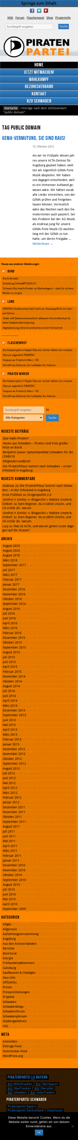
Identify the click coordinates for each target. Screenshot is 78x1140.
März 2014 (10, 705)
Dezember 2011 (14, 807)
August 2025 (11, 546)
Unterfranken (42, 1092)
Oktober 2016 (12, 599)
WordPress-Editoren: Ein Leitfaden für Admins (29, 365)
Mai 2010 (9, 899)
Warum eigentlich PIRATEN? (19, 355)
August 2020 (11, 550)
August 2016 (11, 608)
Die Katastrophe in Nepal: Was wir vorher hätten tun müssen (37, 350)
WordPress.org (13, 1056)
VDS (5, 1026)
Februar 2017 (12, 579)
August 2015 (11, 652)
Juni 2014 (9, 696)
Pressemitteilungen (16, 992)
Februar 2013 (12, 739)
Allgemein (10, 929)
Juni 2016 (9, 618)
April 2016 (10, 623)
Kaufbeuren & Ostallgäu (19, 972)
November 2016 (14, 594)
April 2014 (10, 700)
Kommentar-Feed (15, 1051)
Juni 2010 (9, 894)
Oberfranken (19, 1088)
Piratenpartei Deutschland (26, 1110)
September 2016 (14, 603)
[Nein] (72, 1126)
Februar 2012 (12, 797)
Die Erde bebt (10, 278)
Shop (49, 17)
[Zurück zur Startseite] (39, 47)
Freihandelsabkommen (18, 963)
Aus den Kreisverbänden (19, 943)
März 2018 (10, 560)
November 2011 (14, 812)
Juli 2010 (9, 889)
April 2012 (10, 787)
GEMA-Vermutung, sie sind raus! (33, 138)
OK (39, 1132)
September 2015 (14, 647)
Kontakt (39, 94)
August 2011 (11, 826)
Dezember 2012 (14, 749)
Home (39, 65)
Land (11, 301)
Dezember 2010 (14, 865)
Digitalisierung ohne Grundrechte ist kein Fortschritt (32, 327)
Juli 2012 (9, 773)
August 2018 (11, 555)
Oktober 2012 (12, 759)
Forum (19, 17)
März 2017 (10, 574)
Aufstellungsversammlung (21, 934)
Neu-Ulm (9, 977)
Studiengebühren (14, 1021)
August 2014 (11, 686)
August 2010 (11, 884)
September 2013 (14, 715)
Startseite (11, 108)
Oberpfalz (44, 1088)
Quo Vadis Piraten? (16, 438)
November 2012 (14, 754)
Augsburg (9, 938)
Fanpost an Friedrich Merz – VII (21, 360)
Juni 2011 (9, 836)
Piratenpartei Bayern (28, 1077)
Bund (11, 271)
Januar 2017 (11, 584)
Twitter (39, 10)
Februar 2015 (12, 671)
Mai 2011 (9, 841)
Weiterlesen (42, 243)
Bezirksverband (39, 86)
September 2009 (14, 909)
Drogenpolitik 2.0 (39, 494)
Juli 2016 (9, 613)
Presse (7, 987)
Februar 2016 (12, 633)
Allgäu (7, 924)
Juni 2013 (9, 720)
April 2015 (10, 666)
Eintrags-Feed (12, 1046)
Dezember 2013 (14, 710)
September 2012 (14, 763)
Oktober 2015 (12, 642)
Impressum (55, 1110)
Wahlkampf (39, 79)
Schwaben (9, 1002)
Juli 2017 (9, 570)
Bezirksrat (10, 953)
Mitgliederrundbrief (16, 461)
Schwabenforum (14, 1011)
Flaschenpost (35, 17)
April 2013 (10, 729)
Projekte (9, 997)
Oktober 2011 (12, 816)
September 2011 (14, 821)
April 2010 (10, 904)
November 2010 (14, 870)
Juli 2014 (9, 691)
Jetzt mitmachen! (39, 72)
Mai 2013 (9, 725)
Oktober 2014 (12, 681)
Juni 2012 (9, 778)
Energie (8, 958)
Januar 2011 (11, 860)
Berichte (9, 948)
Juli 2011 (9, 831)
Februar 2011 (12, 855)
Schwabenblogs (13, 1006)
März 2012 (10, 792)
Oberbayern (47, 1084)
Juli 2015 (9, 657)
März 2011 (10, 850)
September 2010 (14, 880)
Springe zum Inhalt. (39, 3)
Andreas (8, 485)
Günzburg (9, 968)
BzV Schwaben (39, 101)
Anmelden (10, 1041)
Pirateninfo (63, 17)
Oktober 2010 (12, 875)
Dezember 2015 (14, 637)
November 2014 (14, 676)
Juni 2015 (9, 662)
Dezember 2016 (14, 589)
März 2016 (10, 628)
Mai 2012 (9, 783)
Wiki (10, 17)
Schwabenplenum (15, 1016)
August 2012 (11, 768)
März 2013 (10, 734)
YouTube (45, 10)
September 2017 (14, 565)
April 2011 (10, 846)
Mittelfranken (20, 1084)
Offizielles (10, 982)
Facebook (32, 10)
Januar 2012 (11, 802)
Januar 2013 (11, 744)
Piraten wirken (18, 374)
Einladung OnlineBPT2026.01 (19, 283)
